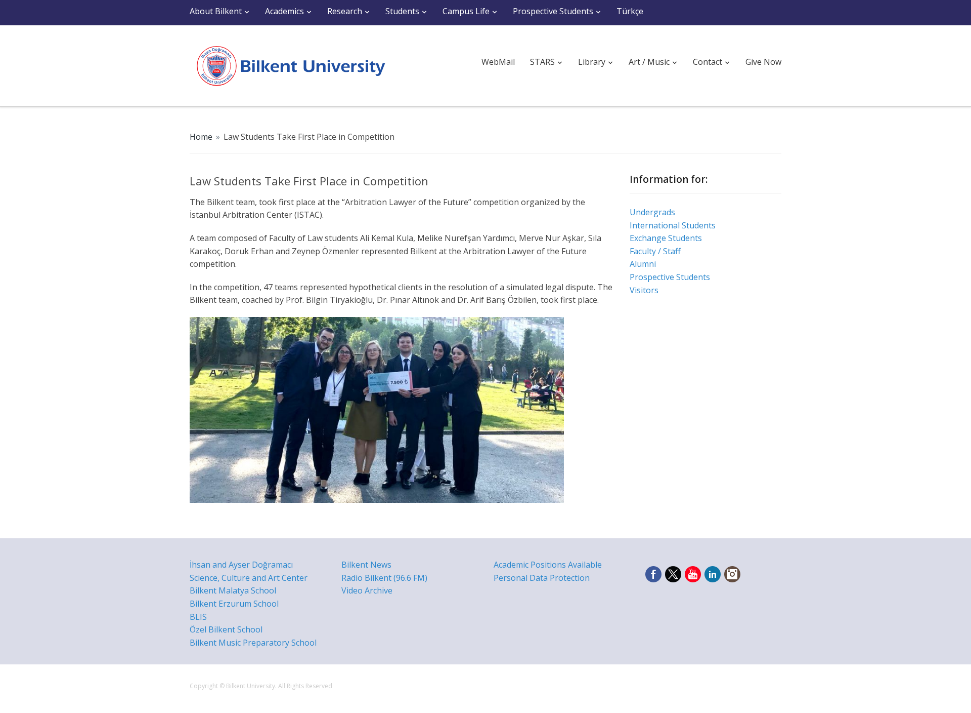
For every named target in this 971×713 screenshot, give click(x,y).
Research (344, 11)
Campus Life (466, 11)
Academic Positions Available (548, 564)
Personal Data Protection (542, 577)
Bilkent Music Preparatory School (253, 642)
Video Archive (366, 590)
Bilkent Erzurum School (234, 603)
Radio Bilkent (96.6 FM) (384, 577)
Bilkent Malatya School (233, 590)
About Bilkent (216, 11)
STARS (542, 61)
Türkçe (629, 11)
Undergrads (652, 212)
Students (402, 11)
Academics (284, 11)
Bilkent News (366, 564)
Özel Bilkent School (226, 629)
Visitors (644, 290)
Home (201, 136)
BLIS (198, 616)
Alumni (643, 263)
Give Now (763, 61)
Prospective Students (553, 11)
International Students (673, 225)
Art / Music (649, 61)
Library (591, 61)
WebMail (498, 61)
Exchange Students (666, 238)
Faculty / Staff (655, 251)
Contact (707, 61)
